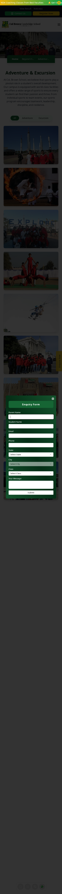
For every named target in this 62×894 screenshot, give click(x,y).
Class (11, 469)
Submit (31, 492)
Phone (11, 441)
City (10, 459)
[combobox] (31, 454)
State (11, 450)
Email (11, 431)
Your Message (15, 478)
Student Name (15, 422)
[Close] (53, 399)
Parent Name (14, 412)
